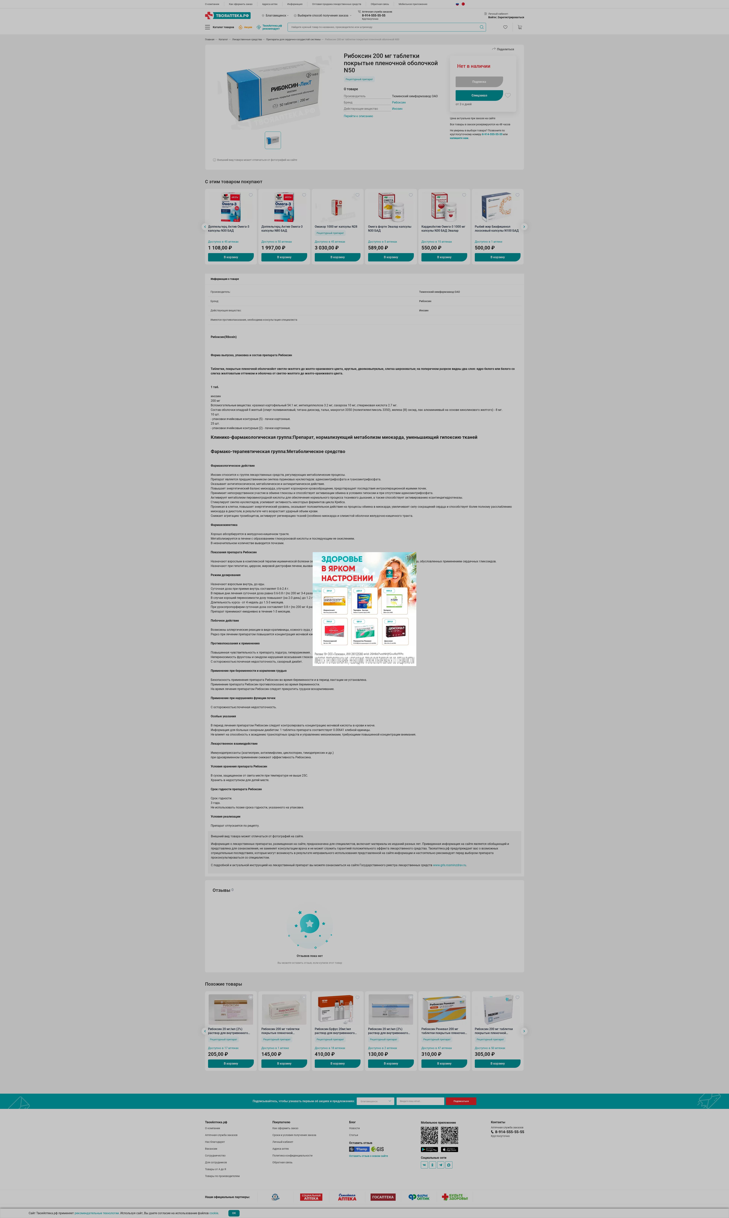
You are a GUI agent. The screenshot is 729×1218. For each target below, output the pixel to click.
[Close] (412, 556)
